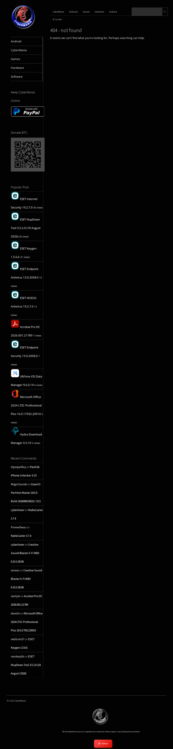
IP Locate (57, 19)
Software (73, 11)
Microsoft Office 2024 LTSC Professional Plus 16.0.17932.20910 (26, 405)
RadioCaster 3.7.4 (21, 536)
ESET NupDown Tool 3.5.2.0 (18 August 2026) (26, 227)
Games (86, 11)
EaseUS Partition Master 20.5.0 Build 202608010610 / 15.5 (26, 492)
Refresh (103, 744)
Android (113, 11)
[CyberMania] (23, 29)
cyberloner (17, 510)
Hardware (99, 11)
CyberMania (58, 11)
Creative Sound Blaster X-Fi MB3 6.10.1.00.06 (25, 553)
